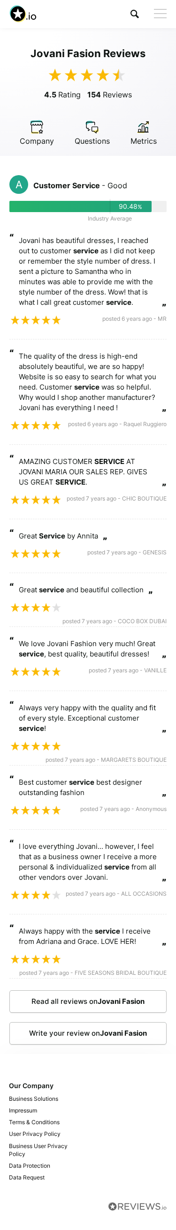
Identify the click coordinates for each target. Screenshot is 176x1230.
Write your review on (88, 1033)
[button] (134, 14)
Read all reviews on (88, 1001)
